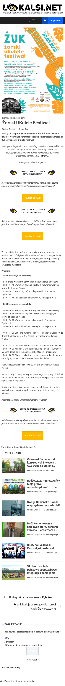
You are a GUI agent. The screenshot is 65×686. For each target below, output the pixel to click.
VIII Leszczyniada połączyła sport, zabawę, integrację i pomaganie (42, 569)
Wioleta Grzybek (8, 129)
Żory (35, 447)
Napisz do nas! (33, 197)
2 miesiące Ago (50, 510)
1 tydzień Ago (51, 492)
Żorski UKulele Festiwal (23, 447)
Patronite (44, 156)
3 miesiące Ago (50, 553)
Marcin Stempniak (34, 470)
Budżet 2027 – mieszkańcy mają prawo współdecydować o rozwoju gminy (43, 485)
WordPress (5, 681)
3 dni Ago (50, 470)
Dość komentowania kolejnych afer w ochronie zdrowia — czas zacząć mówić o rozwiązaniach (42, 528)
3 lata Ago (23, 129)
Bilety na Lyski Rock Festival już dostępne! (40, 546)
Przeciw (10, 641)
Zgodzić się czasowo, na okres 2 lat (24, 645)
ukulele (10, 447)
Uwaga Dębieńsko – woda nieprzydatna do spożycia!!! (43, 503)
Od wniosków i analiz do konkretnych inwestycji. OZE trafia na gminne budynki (41, 464)
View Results (33, 659)
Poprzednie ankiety (11, 667)
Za (7, 638)
